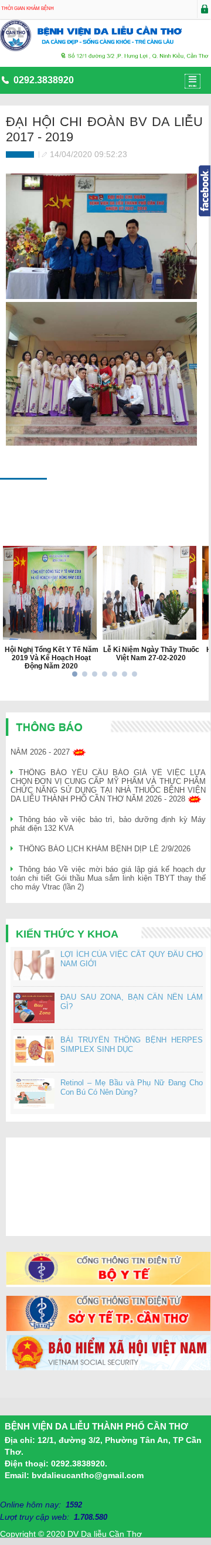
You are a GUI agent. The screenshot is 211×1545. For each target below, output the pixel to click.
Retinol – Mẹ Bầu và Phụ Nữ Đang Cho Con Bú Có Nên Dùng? (131, 1087)
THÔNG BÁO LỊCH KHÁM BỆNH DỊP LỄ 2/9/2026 (104, 848)
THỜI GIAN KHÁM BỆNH (27, 8)
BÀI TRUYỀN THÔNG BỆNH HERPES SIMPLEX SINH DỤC (131, 1044)
